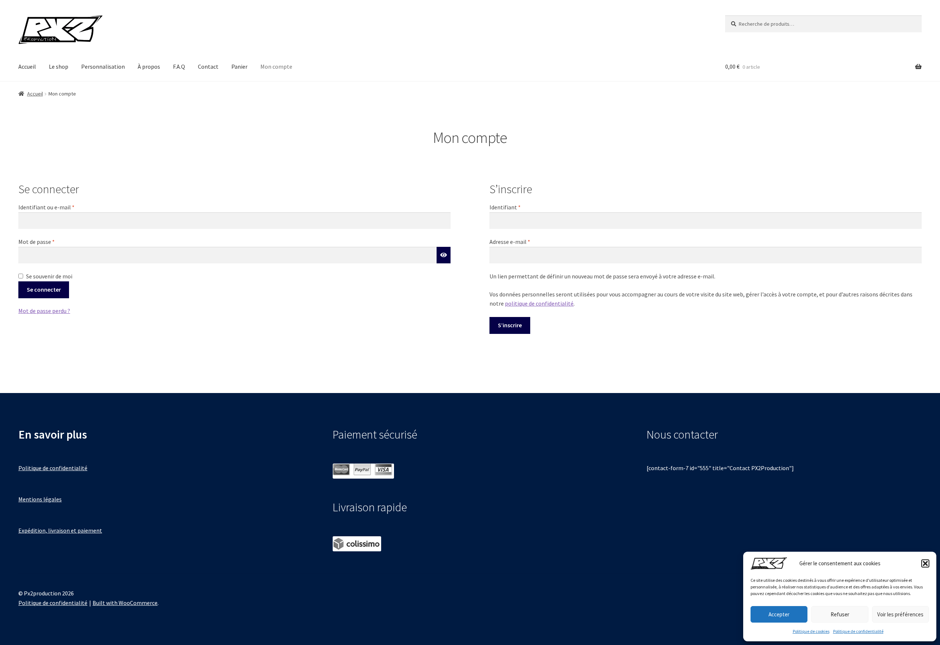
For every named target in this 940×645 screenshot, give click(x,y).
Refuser (840, 614)
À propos (149, 66)
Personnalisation (103, 66)
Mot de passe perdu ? (44, 310)
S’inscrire (510, 325)
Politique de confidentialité (858, 631)
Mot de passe (51, 241)
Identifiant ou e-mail (61, 207)
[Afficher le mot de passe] (444, 255)
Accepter (779, 614)
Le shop (58, 66)
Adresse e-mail (524, 241)
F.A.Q (179, 66)
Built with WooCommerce (125, 602)
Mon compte (276, 66)
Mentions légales (40, 499)
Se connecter (44, 289)
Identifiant (519, 207)
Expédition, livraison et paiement (60, 530)
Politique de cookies (811, 631)
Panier (239, 66)
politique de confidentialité (539, 303)
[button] (925, 563)
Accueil (27, 66)
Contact (208, 66)
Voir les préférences (900, 614)
